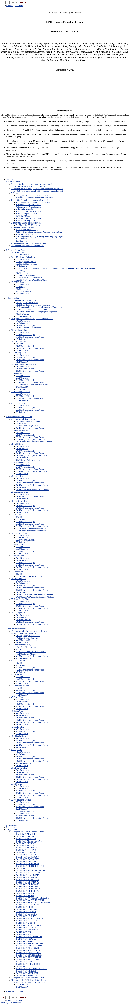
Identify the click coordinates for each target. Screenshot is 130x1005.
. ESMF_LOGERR (26, 911)
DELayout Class (19, 768)
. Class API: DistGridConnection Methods (34, 594)
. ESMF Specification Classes (29, 218)
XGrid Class (17, 556)
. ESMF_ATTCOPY (26, 838)
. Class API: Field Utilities (28, 460)
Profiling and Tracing (21, 800)
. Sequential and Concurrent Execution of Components (39, 307)
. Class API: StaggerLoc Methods (31, 531)
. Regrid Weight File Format (29, 277)
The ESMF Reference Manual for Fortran (28, 186)
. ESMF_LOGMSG (26, 916)
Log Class (16, 750)
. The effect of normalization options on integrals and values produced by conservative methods (55, 268)
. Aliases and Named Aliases (28, 207)
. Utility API (22, 820)
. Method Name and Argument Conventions (34, 198)
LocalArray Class (19, 492)
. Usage (20, 271)
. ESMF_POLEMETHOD (29, 937)
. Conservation (23, 266)
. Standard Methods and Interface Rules (33, 202)
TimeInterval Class (20, 686)
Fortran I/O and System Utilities (25, 811)
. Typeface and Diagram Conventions (32, 195)
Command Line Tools (15, 250)
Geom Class (17, 572)
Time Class (17, 674)
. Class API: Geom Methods (29, 576)
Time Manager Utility (21, 645)
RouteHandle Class (20, 599)
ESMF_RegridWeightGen (23, 257)
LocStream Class (19, 533)
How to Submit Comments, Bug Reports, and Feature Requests (37, 191)
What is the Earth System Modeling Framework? (31, 184)
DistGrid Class (18, 579)
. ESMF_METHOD (26, 927)
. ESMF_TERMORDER (28, 964)
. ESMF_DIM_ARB (26, 836)
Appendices (11, 829)
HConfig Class (18, 736)
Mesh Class (17, 544)
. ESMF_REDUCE (26, 939)
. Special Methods (24, 209)
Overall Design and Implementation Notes (28, 243)
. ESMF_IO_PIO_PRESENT (30, 900)
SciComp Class (18, 353)
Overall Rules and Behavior (23, 227)
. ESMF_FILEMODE (27, 877)
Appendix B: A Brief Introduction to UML (29, 978)
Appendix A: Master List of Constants (27, 832)
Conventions (17, 193)
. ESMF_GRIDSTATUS (28, 891)
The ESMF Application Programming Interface (30, 200)
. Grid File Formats (25, 275)
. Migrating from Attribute (28, 636)
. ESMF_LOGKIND (26, 914)
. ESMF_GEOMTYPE (27, 882)
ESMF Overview (13, 182)
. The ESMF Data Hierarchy (28, 211)
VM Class (16, 784)
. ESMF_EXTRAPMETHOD (30, 870)
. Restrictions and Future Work (30, 337)
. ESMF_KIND (24, 907)
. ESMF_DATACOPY (27, 859)
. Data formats (23, 620)
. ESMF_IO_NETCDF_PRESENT (32, 898)
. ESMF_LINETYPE (27, 909)
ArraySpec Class (19, 501)
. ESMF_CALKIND (26, 850)
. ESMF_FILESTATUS (27, 880)
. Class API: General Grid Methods (31, 528)
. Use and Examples (25, 325)
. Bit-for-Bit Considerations (28, 421)
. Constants (21, 241)
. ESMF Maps (23, 216)
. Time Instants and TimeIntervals (31, 651)
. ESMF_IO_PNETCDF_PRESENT (33, 902)
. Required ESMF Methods (28, 328)
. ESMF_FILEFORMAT (28, 875)
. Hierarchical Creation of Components (33, 305)
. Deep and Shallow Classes (28, 204)
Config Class (17, 727)
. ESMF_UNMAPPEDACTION (31, 968)
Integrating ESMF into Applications (26, 223)
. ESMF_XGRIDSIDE (27, 975)
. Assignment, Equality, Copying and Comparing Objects (40, 236)
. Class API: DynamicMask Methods (32, 490)
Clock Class (17, 697)
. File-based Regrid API (27, 426)
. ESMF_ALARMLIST (27, 834)
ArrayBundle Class (20, 462)
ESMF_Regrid (18, 282)
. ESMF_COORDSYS (27, 857)
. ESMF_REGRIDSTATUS (29, 946)
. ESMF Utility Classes (26, 220)
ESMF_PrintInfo (19, 252)
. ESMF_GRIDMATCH (28, 889)
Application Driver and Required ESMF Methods (32, 319)
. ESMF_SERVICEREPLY (29, 950)
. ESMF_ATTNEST (26, 843)
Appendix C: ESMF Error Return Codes (28, 980)
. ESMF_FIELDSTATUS (28, 873)
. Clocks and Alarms (26, 654)
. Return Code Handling (27, 230)
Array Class (17, 476)
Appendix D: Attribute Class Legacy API (29, 982)
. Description (22, 255)
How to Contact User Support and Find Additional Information (37, 189)
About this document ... (15, 991)
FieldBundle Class (19, 430)
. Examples (22, 273)
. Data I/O (21, 617)
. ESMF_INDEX (25, 893)
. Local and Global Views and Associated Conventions (39, 232)
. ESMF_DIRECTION (27, 864)
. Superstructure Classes (27, 303)
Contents (9, 6)
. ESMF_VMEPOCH (27, 973)
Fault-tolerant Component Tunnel (25, 364)
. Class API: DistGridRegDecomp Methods (35, 597)
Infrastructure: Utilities (16, 629)
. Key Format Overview (27, 638)
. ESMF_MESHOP (26, 923)
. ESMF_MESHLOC (27, 921)
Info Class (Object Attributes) (24, 633)
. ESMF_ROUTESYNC (28, 948)
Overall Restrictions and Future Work (27, 246)
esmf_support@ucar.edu (11, 1003)
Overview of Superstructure (23, 300)
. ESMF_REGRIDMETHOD (30, 943)
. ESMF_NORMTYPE (27, 930)
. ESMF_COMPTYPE (27, 852)
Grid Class (16, 515)
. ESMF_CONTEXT (26, 854)
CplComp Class (18, 341)
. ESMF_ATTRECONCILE (29, 845)
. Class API (22, 339)
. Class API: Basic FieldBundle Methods (34, 442)
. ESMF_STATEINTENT (28, 957)
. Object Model (23, 316)
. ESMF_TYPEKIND (27, 966)
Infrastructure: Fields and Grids (19, 417)
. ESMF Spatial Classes (26, 214)
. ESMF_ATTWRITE (26, 848)
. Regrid (21, 423)
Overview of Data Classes (23, 419)
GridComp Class (19, 330)
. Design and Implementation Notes (32, 385)
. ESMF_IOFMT (25, 896)
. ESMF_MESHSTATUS (28, 925)
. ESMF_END (24, 868)
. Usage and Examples (26, 640)
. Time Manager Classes (27, 647)
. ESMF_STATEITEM (27, 959)
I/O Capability (18, 613)
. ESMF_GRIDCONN (27, 884)
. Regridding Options (26, 261)
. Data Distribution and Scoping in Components (36, 312)
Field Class (17, 444)
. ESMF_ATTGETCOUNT (29, 841)
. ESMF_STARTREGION (29, 955)
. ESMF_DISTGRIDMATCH (30, 866)
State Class (16, 373)
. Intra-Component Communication (31, 309)
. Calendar (22, 649)
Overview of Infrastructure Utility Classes (29, 631)
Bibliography (11, 827)
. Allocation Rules (24, 234)
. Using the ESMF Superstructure (30, 225)
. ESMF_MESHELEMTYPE (30, 918)
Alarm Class (17, 711)
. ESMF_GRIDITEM (27, 886)
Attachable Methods (20, 391)
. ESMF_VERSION (26, 971)
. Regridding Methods (26, 264)
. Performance (23, 314)
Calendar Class (18, 661)
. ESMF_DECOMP (26, 861)
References (11, 825)
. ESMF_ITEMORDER (28, 905)
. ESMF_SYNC (24, 962)
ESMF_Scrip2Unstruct (21, 291)
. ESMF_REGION (26, 941)
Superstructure (12, 298)
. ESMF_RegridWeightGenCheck (31, 280)
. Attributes (21, 239)
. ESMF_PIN (23, 932)
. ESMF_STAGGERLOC (28, 953)
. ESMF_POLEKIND (27, 934)
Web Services (18, 403)
